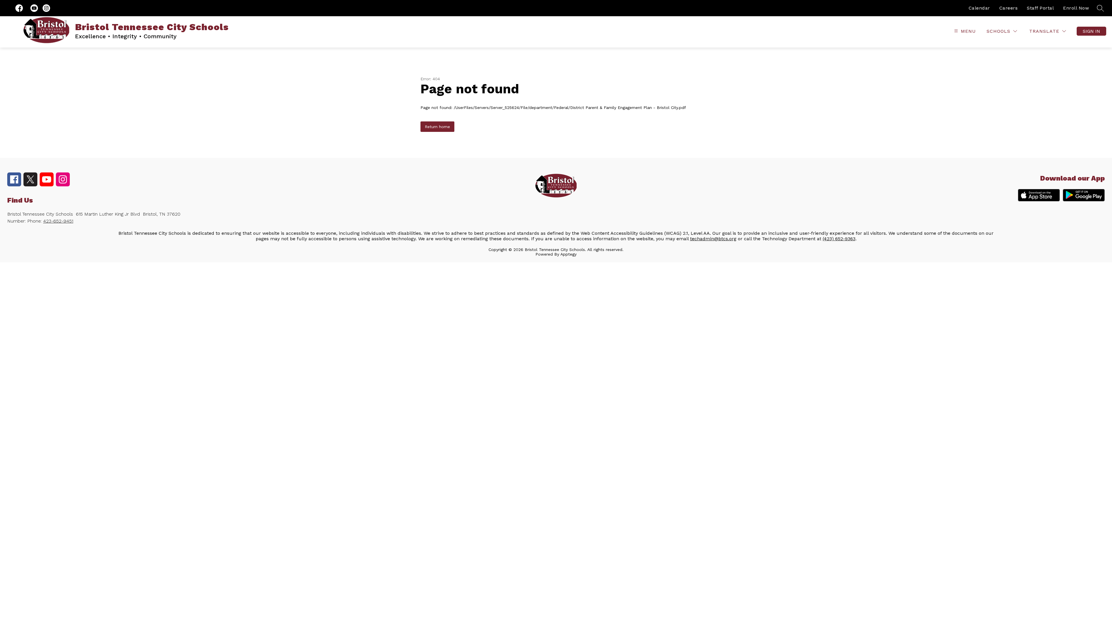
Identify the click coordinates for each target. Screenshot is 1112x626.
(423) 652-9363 (839, 238)
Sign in (1091, 31)
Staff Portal (1040, 8)
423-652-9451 (58, 221)
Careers (1008, 8)
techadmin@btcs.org (713, 238)
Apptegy (568, 254)
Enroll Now (1076, 8)
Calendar (979, 8)
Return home (437, 126)
